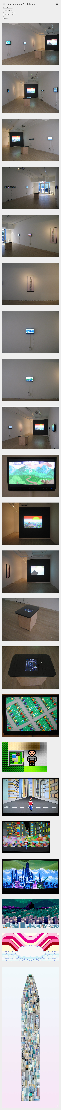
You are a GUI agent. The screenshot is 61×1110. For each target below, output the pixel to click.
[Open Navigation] (57, 4)
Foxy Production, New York (9, 13)
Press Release (6, 18)
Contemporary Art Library (20, 4)
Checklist (5, 17)
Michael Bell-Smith (7, 7)
